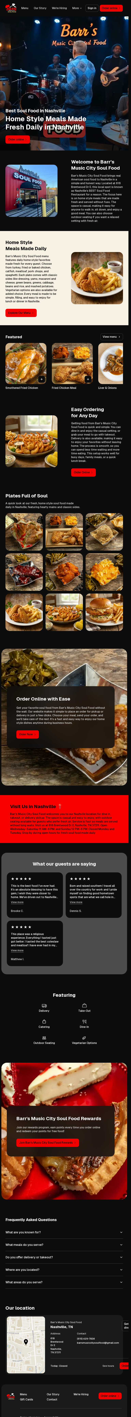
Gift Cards (26, 1399)
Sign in (92, 8)
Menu (24, 8)
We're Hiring (59, 8)
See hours (108, 1365)
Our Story (40, 8)
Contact (52, 1399)
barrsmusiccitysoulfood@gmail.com (98, 1342)
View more (17, 902)
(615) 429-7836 (86, 1338)
